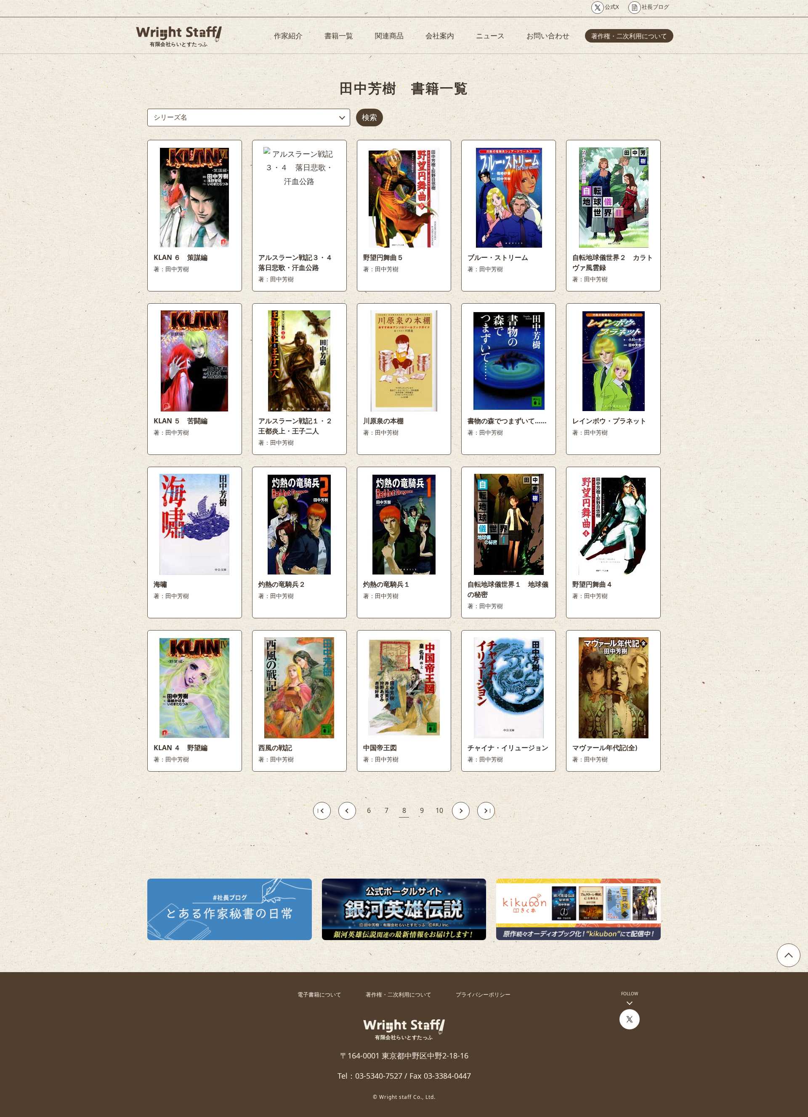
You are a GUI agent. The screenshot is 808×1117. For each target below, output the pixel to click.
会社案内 (439, 35)
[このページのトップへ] (788, 955)
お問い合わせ (547, 35)
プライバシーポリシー (483, 994)
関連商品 (389, 35)
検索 (369, 117)
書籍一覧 (338, 35)
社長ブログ (655, 7)
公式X (612, 7)
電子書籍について (319, 994)
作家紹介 (288, 35)
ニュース (490, 35)
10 (439, 810)
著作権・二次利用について (629, 36)
